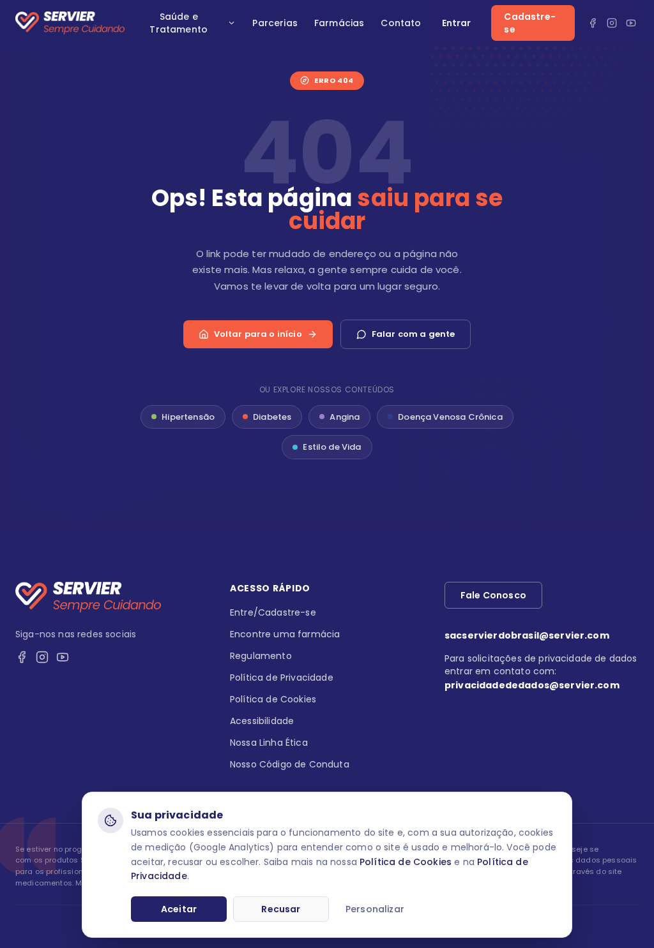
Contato (401, 23)
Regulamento (261, 655)
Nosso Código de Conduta (289, 764)
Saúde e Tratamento (178, 23)
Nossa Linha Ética (269, 742)
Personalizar (375, 909)
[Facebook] (592, 23)
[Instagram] (612, 23)
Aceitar (179, 909)
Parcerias (274, 23)
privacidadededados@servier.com (532, 685)
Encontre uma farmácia (285, 634)
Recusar (280, 909)
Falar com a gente (413, 334)
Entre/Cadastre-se (273, 612)
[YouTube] (631, 23)
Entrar (456, 23)
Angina (345, 417)
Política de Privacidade (281, 677)
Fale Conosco (493, 595)
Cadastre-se (529, 23)
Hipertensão (188, 417)
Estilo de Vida (332, 447)
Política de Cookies (406, 861)
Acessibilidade (262, 721)
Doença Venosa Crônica (450, 417)
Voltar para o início (258, 334)
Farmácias (339, 23)
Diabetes (272, 417)
